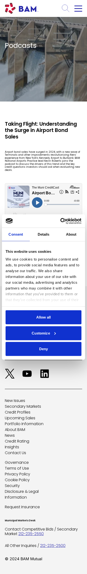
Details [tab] (44, 234)
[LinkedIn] (44, 373)
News (10, 435)
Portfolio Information (24, 424)
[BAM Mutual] (23, 8)
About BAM (15, 429)
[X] (9, 373)
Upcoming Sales (20, 418)
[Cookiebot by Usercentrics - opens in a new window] (61, 221)
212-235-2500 (52, 545)
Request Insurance (22, 507)
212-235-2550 (31, 534)
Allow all (43, 317)
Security (12, 485)
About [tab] (71, 234)
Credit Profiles (17, 412)
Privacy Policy (17, 474)
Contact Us (15, 453)
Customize (41, 333)
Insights (12, 447)
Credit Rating (17, 441)
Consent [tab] (15, 234)
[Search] (66, 8)
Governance (17, 462)
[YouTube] (27, 373)
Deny (43, 349)
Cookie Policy (17, 480)
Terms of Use (17, 468)
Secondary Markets (23, 406)
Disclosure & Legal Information (22, 494)
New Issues (15, 400)
